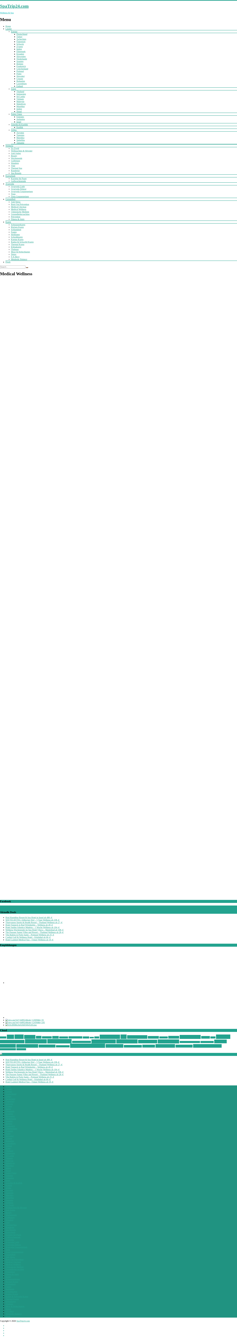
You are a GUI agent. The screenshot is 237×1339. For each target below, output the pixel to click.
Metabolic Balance (19, 259)
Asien (13, 89)
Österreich (20, 41)
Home (8, 26)
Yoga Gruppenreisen (20, 196)
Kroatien (20, 54)
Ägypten (20, 133)
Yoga (13, 194)
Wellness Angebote (12, 1041)
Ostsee (55, 1037)
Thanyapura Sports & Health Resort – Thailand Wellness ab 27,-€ (33, 922)
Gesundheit (10, 199)
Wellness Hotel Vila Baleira (190, 1042)
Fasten (14, 232)
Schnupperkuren (18, 225)
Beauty (14, 156)
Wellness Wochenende (207, 1046)
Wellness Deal (36, 1041)
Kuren (8, 222)
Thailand (20, 91)
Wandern (15, 163)
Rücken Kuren (17, 227)
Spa (124, 1037)
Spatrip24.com (190, 1037)
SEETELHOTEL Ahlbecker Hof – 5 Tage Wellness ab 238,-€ (32, 920)
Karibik (19, 127)
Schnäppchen (110, 1037)
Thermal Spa (16, 168)
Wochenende (16, 158)
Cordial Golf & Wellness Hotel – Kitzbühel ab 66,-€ (28, 937)
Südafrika (20, 140)
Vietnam (20, 99)
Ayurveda (9, 184)
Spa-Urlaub (163, 1037)
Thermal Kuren (17, 244)
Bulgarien (20, 81)
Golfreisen (15, 161)
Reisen (92, 1037)
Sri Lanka (20, 96)
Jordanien (20, 119)
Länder (8, 29)
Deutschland (21, 34)
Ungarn (19, 79)
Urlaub (212, 1037)
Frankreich (21, 66)
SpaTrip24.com (23, 1321)
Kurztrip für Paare (19, 178)
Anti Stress (15, 202)
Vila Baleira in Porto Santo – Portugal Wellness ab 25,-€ (29, 935)
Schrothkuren (17, 237)
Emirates (20, 117)
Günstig (29, 1037)
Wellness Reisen (27, 1046)
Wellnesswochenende (8, 1049)
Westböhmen (21, 1049)
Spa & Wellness (137, 1037)
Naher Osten (16, 114)
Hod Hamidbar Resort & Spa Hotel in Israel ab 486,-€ (28, 917)
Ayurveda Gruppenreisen (22, 191)
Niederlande (21, 59)
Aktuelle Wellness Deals (21, 1054)
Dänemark (21, 51)
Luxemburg (21, 83)
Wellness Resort (63, 1046)
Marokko (20, 138)
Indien (19, 109)
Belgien (19, 64)
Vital (13, 166)
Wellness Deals (59, 1041)
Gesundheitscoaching (20, 214)
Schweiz (20, 44)
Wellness (9, 145)
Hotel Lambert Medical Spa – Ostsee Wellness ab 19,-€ (29, 940)
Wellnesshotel (127, 1041)
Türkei (19, 37)
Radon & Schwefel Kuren (22, 242)
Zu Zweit (15, 148)
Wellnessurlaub (165, 1046)
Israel (18, 122)
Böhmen (3, 1037)
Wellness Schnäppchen (87, 1046)
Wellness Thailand (133, 1046)
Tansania (20, 142)
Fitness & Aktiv (18, 219)
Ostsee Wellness (75, 1037)
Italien (19, 49)
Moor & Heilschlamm (20, 252)
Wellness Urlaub (184, 1046)
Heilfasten (15, 234)
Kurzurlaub (10, 176)
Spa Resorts (16, 173)
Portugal (20, 71)
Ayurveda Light (18, 186)
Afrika (14, 130)
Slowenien (21, 56)
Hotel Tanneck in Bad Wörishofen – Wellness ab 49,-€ (29, 925)
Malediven (21, 104)
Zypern (19, 46)
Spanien (19, 61)
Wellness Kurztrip (207, 1042)
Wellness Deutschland (81, 1042)
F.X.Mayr (15, 257)
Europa (14, 31)
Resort (96, 1037)
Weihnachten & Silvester (21, 151)
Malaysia (20, 101)
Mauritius (20, 106)
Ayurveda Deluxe (18, 189)
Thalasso (15, 249)
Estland (19, 86)
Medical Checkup (18, 207)
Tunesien (20, 135)
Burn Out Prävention (20, 204)
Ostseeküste (63, 1037)
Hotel (38, 1037)
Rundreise (15, 170)
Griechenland (22, 69)
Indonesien (21, 94)
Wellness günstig (103, 1041)
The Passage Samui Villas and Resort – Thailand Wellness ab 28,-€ (34, 932)
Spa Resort (173, 1037)
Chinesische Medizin (20, 212)
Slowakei (20, 76)
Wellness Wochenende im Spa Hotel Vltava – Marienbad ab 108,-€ (34, 930)
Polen (18, 74)
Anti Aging (16, 153)
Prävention (15, 217)
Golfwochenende (18, 181)
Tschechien (21, 39)
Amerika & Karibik (19, 124)
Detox (13, 254)
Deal (10, 1037)
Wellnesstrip (148, 1046)
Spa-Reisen (153, 1037)
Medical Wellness (18, 209)
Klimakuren (16, 247)
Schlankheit (16, 229)
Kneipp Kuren (17, 239)
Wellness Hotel (147, 1041)
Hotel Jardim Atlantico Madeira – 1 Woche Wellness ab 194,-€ (32, 927)
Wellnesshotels (168, 1041)
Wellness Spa (114, 1046)
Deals (7, 262)
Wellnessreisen (47, 1046)
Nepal (19, 111)
